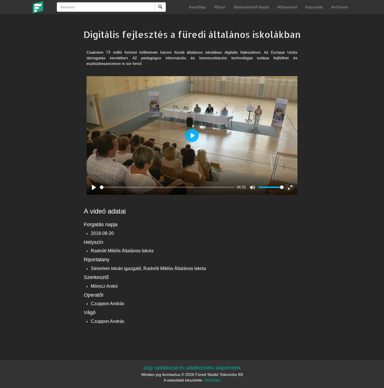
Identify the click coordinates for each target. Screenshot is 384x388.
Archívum (339, 7)
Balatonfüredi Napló (251, 7)
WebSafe (212, 380)
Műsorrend (287, 7)
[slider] (167, 187)
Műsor (219, 7)
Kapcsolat (314, 7)
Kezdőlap (197, 7)
